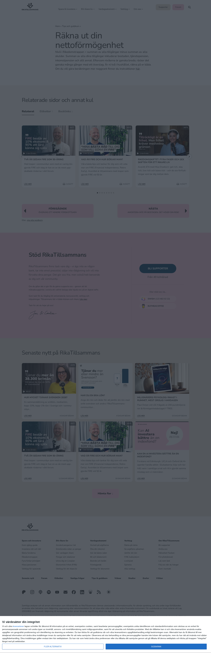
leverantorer (18, 626)
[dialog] (105, 634)
